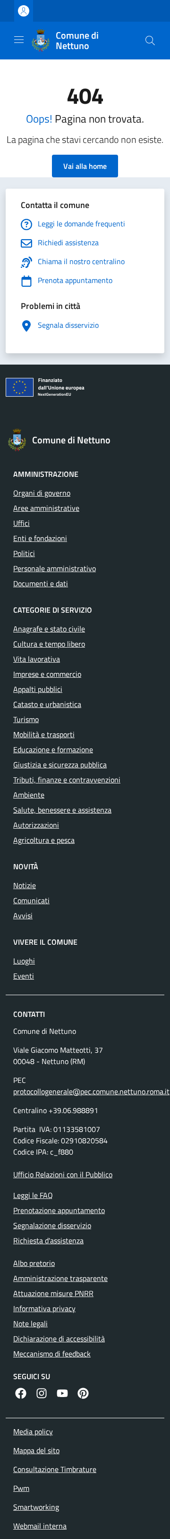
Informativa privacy (44, 1308)
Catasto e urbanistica (47, 704)
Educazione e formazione (53, 749)
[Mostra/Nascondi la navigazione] (19, 39)
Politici (24, 553)
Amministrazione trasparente (60, 1278)
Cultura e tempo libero (49, 643)
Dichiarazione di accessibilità (59, 1338)
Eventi (23, 976)
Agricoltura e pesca (44, 840)
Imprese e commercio (47, 674)
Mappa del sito (36, 1450)
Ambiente (28, 794)
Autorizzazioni (36, 825)
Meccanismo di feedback (52, 1353)
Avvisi (23, 915)
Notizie (24, 885)
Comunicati (31, 900)
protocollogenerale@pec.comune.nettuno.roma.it (91, 1091)
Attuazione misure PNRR (53, 1293)
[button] (150, 40)
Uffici (21, 523)
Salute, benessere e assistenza (62, 809)
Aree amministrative (46, 508)
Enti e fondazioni (40, 538)
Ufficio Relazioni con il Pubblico (62, 1174)
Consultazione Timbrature (54, 1469)
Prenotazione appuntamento (59, 1210)
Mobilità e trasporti (44, 734)
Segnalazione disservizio (52, 1225)
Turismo (26, 719)
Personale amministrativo (54, 568)
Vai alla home (85, 166)
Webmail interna (40, 1525)
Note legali (30, 1323)
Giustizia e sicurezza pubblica (60, 764)
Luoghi (24, 960)
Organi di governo (41, 493)
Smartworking (36, 1507)
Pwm (21, 1488)
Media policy (33, 1431)
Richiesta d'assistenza (48, 1240)
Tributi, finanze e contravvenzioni (66, 779)
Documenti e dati (40, 583)
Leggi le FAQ (33, 1195)
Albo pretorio (34, 1263)
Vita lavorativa (36, 659)
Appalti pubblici (37, 689)
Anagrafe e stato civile (49, 628)
